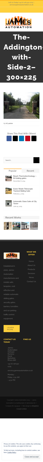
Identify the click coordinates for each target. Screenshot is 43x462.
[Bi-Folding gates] (25, 226)
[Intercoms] (8, 226)
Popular (12, 171)
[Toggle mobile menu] (38, 19)
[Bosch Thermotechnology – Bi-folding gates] (8, 177)
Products (31, 269)
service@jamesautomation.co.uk (21, 5)
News (31, 277)
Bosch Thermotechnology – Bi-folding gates (24, 177)
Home (31, 261)
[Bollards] (34, 226)
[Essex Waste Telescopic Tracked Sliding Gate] (8, 190)
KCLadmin (9, 123)
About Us (31, 265)
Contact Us (31, 281)
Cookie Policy (11, 452)
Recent (30, 171)
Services (31, 273)
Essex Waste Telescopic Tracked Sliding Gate (23, 190)
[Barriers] (16, 226)
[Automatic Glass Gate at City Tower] (8, 202)
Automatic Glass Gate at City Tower (25, 202)
